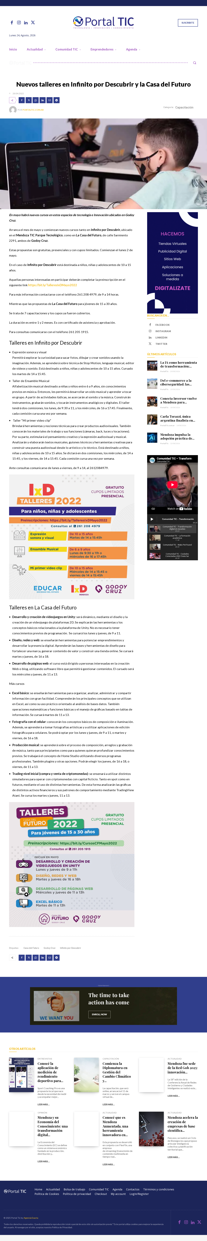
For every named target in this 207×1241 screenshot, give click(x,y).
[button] (194, 62)
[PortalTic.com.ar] (13, 110)
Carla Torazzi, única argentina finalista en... (177, 418)
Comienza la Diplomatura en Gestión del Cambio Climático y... (117, 1072)
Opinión (42, 1113)
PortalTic (164, 371)
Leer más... (44, 1104)
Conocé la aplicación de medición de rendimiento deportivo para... (50, 1072)
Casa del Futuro (31, 948)
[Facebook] (12, 23)
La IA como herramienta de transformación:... (178, 364)
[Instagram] (19, 23)
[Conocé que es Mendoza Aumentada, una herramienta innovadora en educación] (86, 1129)
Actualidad (175, 1059)
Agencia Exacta (31, 1218)
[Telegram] (56, 100)
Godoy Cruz (49, 948)
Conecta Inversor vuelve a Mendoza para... (178, 400)
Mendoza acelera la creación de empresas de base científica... (183, 1124)
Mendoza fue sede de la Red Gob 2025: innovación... (183, 1067)
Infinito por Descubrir (70, 948)
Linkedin (161, 337)
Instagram (163, 331)
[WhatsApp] (36, 100)
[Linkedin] (26, 23)
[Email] (50, 100)
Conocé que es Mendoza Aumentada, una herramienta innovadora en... (115, 1126)
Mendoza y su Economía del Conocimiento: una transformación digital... (53, 1126)
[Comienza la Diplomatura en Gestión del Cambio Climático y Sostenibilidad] (86, 1075)
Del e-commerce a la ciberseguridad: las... (176, 382)
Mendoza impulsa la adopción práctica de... (177, 436)
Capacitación (184, 107)
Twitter (161, 343)
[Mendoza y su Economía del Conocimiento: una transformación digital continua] (21, 1129)
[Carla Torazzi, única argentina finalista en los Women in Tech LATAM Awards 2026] (152, 419)
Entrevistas (45, 1059)
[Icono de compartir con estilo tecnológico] (103, 23)
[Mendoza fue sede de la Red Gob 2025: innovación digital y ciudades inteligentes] (151, 1075)
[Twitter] (33, 23)
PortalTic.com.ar (33, 109)
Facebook (162, 324)
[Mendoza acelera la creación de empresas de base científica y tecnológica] (151, 1129)
